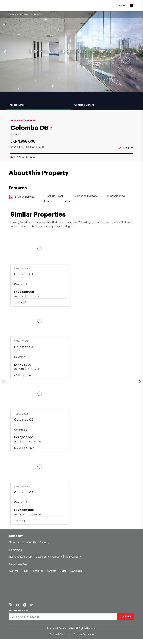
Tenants (51, 571)
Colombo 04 (24, 274)
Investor (13, 571)
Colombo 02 (23, 419)
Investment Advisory (20, 557)
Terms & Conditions (84, 634)
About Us (14, 542)
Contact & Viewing (84, 105)
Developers (76, 571)
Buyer (25, 571)
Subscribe (125, 616)
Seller (63, 571)
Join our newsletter (19, 610)
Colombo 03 (23, 346)
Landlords (37, 571)
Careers (44, 542)
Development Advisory (49, 557)
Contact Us (29, 542)
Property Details (17, 105)
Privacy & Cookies (59, 634)
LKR (120, 5)
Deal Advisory (73, 557)
